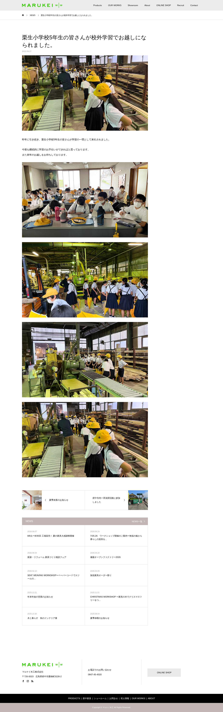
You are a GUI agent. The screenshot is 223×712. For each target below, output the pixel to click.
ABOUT (151, 698)
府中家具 (87, 698)
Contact (194, 5)
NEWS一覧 (137, 521)
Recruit (180, 5)
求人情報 (125, 698)
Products (97, 5)
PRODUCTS (74, 698)
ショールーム (100, 698)
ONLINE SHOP (163, 5)
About (147, 5)
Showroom (133, 5)
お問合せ (113, 698)
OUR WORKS (114, 5)
